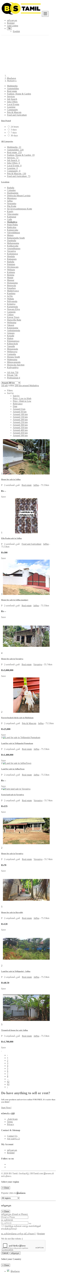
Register (11, 1152)
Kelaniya (11, 304)
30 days (14, 135)
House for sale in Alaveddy (12, 912)
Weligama (11, 322)
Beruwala (11, 285)
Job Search (12, 99)
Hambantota (12, 193)
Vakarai (10, 325)
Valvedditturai (13, 232)
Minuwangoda (13, 362)
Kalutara (11, 272)
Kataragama (12, 328)
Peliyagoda (12, 301)
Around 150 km (20, 417)
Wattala (10, 298)
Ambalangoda (13, 330)
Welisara (11, 269)
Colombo (11, 190)
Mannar (10, 280)
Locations (5, 182)
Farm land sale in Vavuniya (12, 794)
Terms (10, 1121)
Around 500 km (20, 435)
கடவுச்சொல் (7, 1220)
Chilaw (10, 314)
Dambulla (11, 240)
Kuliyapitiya (12, 367)
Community (12, 109)
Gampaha (11, 354)
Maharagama (13, 243)
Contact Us (12, 1136)
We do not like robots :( (12, 1238)
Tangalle (11, 346)
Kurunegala (12, 306)
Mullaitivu (12, 222)
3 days (14, 129)
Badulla (10, 187)
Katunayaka (12, 230)
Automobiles (13, 88)
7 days (14, 132)
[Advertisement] (28, 43)
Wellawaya (12, 351)
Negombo (11, 203)
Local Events (13, 104)
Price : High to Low (22, 401)
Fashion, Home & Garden (19, 94)
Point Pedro (12, 224)
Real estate (12, 91)
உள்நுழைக (12, 1150)
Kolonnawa (12, 254)
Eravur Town (13, 317)
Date (15, 406)
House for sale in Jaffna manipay (14, 600)
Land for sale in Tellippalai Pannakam (17, 743)
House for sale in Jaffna (11, 479)
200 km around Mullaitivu (27, 385)
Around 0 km (19, 409)
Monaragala (12, 349)
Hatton (10, 338)
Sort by (16, 396)
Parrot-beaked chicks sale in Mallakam (17, 718)
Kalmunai (11, 216)
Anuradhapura (13, 248)
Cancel (5, 1253)
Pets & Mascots (14, 112)
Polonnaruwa (13, 341)
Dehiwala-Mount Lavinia (18, 195)
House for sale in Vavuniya (12, 659)
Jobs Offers (12, 101)
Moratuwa (12, 198)
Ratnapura (12, 259)
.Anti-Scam (12, 1119)
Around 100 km (20, 414)
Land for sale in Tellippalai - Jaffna (15, 971)
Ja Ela (10, 296)
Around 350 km (20, 427)
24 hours (15, 126)
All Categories (7, 141)
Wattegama (12, 359)
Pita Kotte (11, 206)
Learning (11, 107)
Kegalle (10, 335)
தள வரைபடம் (13, 1138)
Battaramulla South (16, 238)
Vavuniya (11, 251)
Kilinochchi (12, 343)
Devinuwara (12, 267)
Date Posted (6, 121)
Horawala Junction (15, 365)
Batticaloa (11, 227)
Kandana (11, 293)
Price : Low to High (22, 398)
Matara (10, 235)
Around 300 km (20, 425)
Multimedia (12, 86)
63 (8, 1084)
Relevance (18, 403)
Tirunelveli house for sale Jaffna (14, 1030)
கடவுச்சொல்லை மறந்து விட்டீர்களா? (18, 1233)
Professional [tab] (13, 377)
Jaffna (10, 201)
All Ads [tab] (12, 372)
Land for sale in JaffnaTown (12, 769)
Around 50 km (19, 411)
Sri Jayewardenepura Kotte (19, 209)
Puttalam (11, 264)
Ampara (10, 333)
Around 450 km (20, 433)
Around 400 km (20, 430)
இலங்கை (11, 78)
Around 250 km (20, 422)
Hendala (11, 256)
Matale (10, 277)
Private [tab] (12, 375)
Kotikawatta (12, 246)
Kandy (10, 211)
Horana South (13, 357)
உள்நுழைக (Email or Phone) (14, 1214)
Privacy (10, 1124)
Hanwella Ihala (14, 320)
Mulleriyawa (13, 291)
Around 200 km (20, 419)
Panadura (11, 288)
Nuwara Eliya (13, 309)
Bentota (10, 275)
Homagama (12, 283)
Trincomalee (12, 214)
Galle (9, 219)
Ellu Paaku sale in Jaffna (11, 538)
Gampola (11, 312)
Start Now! (6, 1107)
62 (8, 1081)
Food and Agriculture (17, 115)
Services (11, 96)
